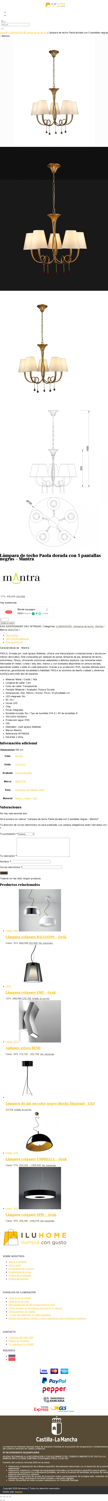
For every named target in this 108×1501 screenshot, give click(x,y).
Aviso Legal (14, 1265)
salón (41, 789)
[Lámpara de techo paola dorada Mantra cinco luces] (54, 145)
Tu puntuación (9, 833)
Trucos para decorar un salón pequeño (29, 1315)
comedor (20, 789)
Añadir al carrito (7, 623)
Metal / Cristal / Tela (26, 798)
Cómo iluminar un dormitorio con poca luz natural (35, 1308)
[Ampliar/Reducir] (1, 1496)
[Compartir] (7, 1496)
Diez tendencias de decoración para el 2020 (31, 1304)
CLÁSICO (20, 764)
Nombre (5, 861)
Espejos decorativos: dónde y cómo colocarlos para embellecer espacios (47, 1318)
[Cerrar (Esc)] (10, 1496)
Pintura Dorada (23, 773)
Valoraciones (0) (14, 642)
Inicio (3, 32)
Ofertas (99, 626)
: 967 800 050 (20, 1337)
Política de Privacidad (19, 1275)
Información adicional (17, 638)
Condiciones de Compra (21, 1268)
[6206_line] (54, 548)
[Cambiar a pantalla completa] (4, 1496)
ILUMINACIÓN (16, 32)
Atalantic (19, 1492)
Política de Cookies (18, 1278)
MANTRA (13, 629)
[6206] (42, 403)
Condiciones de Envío (19, 1272)
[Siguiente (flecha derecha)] (4, 1500)
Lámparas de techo (36, 32)
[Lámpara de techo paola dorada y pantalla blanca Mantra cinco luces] (54, 289)
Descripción (12, 635)
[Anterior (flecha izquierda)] (1, 1500)
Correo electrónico (11, 867)
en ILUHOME (21, 1344)
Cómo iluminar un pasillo (21, 1311)
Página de (18, 1340)
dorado (19, 756)
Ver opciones (46, 943)
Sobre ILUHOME (17, 1261)
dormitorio (31, 789)
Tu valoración (8, 855)
